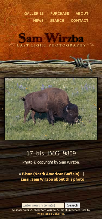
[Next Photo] (100, 118)
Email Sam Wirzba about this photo (52, 179)
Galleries (34, 13)
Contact (79, 20)
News (38, 20)
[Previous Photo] (2, 118)
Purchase (59, 13)
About (82, 13)
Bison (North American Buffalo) (50, 174)
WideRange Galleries (50, 213)
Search (57, 20)
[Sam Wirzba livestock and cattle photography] (51, 44)
